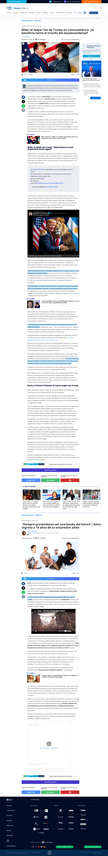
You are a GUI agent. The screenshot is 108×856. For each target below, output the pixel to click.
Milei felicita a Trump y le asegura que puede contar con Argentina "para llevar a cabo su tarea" (59, 137)
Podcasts (9, 12)
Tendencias (45, 12)
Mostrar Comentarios (50, 470)
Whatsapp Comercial (66, 846)
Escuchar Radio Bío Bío (92, 1)
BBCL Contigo (68, 12)
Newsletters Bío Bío (56, 1)
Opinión (52, 12)
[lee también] (34, 140)
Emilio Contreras (32, 531)
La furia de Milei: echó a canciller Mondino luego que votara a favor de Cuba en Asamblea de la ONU (60, 302)
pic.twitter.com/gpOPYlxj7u (54, 183)
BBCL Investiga (59, 12)
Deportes (38, 12)
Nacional (15, 12)
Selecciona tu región (14, 1)
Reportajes (10, 835)
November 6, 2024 (51, 187)
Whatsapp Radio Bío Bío (94, 847)
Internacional (23, 12)
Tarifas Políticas (11, 846)
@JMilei (41, 183)
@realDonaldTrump (37, 169)
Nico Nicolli (27, 37)
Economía (31, 12)
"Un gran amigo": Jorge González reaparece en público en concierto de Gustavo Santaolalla (60, 676)
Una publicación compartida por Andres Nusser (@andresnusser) (49, 768)
